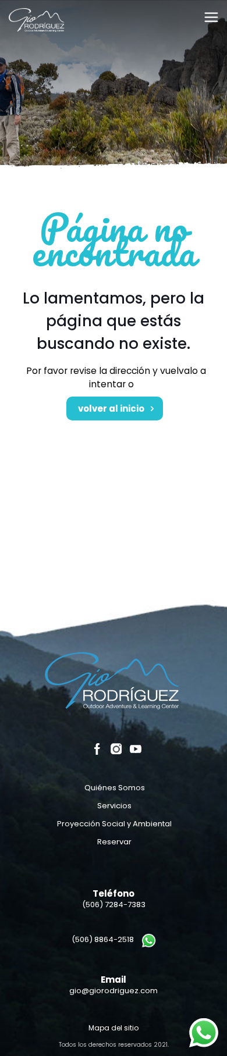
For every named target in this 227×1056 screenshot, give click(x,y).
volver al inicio (112, 408)
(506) (114, 904)
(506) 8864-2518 (103, 939)
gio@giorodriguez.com (113, 990)
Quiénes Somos (114, 787)
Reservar (114, 841)
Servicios (114, 805)
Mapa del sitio (113, 1028)
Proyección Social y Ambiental (114, 823)
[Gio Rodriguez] (37, 22)
